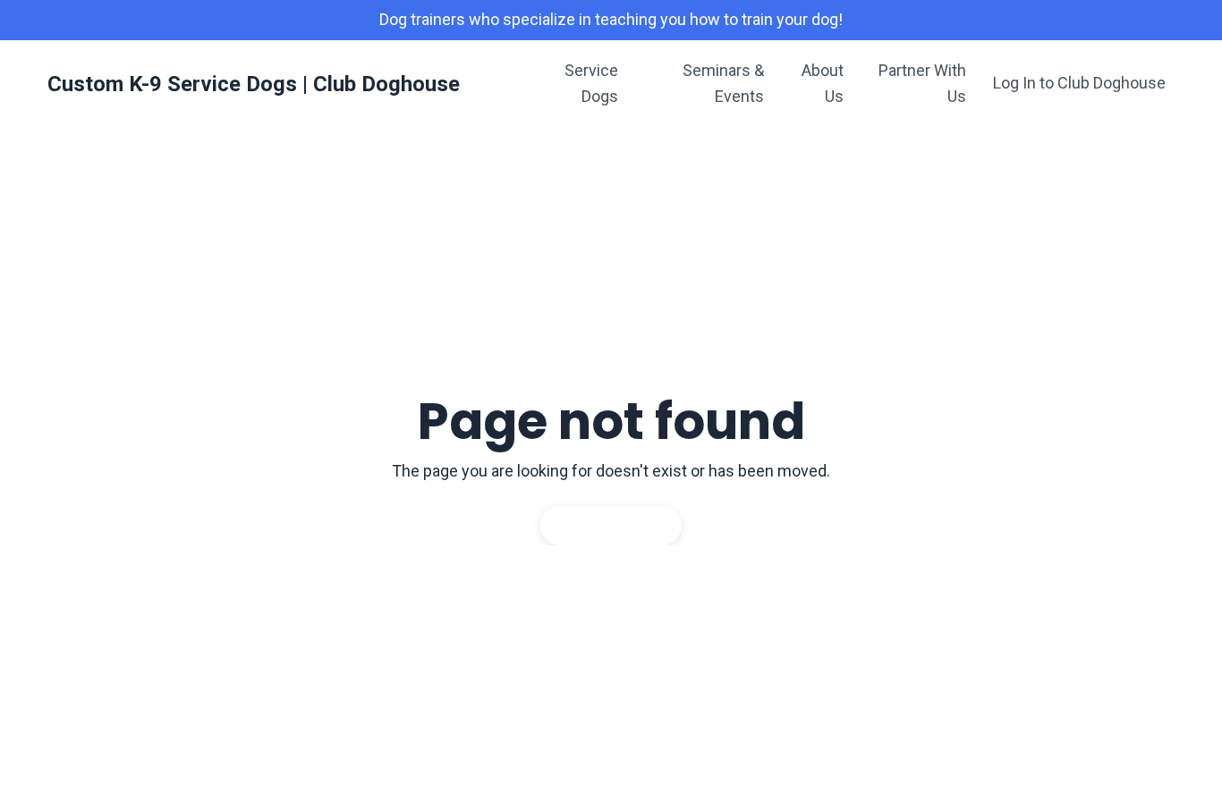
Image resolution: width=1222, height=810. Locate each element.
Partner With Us (922, 83)
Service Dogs (591, 83)
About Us (823, 83)
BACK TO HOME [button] (611, 525)
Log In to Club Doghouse (1079, 82)
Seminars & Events (723, 83)
